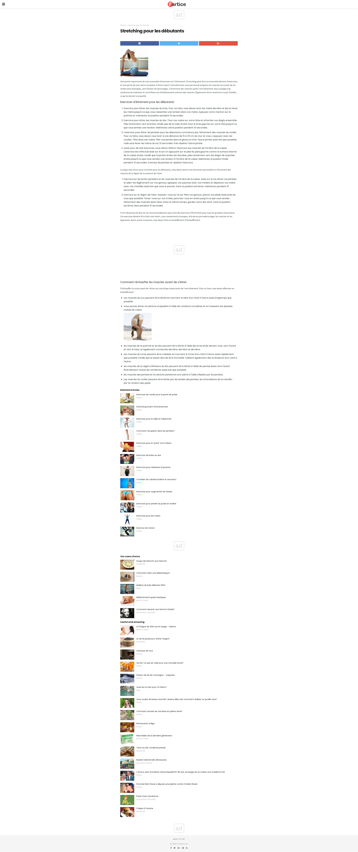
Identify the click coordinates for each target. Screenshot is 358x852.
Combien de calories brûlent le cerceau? (156, 479)
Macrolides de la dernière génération (154, 735)
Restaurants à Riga (145, 723)
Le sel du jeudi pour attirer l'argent (152, 638)
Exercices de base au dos (148, 455)
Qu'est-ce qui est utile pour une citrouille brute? (159, 663)
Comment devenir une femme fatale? (155, 609)
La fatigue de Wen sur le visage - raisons (156, 626)
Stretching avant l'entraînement (152, 406)
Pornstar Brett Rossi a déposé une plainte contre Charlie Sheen (167, 784)
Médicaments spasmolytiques (151, 597)
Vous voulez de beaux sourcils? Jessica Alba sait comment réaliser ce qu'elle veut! (176, 699)
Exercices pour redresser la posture (153, 467)
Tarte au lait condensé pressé (151, 747)
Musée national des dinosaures (151, 759)
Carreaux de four (144, 650)
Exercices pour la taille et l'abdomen (154, 418)
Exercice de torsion (145, 528)
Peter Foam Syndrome (147, 796)
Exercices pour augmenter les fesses (154, 491)
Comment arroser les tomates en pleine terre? (159, 711)
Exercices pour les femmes (138, 25)
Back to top (179, 839)
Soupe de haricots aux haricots (151, 561)
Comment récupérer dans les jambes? (155, 430)
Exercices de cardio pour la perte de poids (156, 394)
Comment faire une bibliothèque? (153, 573)
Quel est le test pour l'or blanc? (151, 687)
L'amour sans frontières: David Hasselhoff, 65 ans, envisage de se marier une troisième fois (180, 772)
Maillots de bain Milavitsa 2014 (150, 585)
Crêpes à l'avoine (144, 808)
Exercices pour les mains (148, 515)
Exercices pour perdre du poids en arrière (156, 503)
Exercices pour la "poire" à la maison (153, 443)
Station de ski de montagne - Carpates (155, 675)
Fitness (123, 25)
